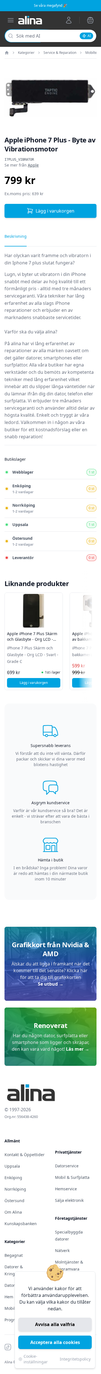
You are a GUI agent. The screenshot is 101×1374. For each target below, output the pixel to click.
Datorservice (67, 1165)
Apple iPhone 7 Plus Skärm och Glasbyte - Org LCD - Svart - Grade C (32, 639)
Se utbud (50, 984)
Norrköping (15, 1189)
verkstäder (15, 372)
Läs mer (77, 1049)
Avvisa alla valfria (55, 1324)
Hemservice (66, 1188)
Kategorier (26, 52)
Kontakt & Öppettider (24, 1154)
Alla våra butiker (46, 365)
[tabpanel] (50, 348)
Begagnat (13, 1255)
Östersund (14, 1200)
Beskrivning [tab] (15, 236)
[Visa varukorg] (90, 20)
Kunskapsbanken (20, 1223)
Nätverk (62, 1250)
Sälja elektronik (69, 1200)
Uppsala (12, 1166)
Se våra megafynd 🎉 (50, 5)
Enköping (13, 1177)
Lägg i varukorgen (55, 211)
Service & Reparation (59, 52)
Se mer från (21, 165)
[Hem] (6, 52)
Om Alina (13, 1212)
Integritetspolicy (75, 1359)
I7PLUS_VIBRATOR (19, 160)
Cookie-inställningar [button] (36, 1359)
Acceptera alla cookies (55, 1342)
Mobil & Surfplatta (72, 1177)
